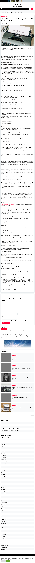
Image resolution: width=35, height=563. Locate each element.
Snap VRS (17, 4)
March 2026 (3, 453)
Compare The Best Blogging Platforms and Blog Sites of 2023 (22, 388)
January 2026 (3, 457)
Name (3, 312)
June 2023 (3, 508)
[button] (30, 9)
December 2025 (3, 459)
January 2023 (3, 517)
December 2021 (3, 538)
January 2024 (3, 495)
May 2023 (2, 510)
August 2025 (3, 466)
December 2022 (3, 519)
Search (2, 414)
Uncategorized (3, 549)
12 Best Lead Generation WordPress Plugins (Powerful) (20, 378)
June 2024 (3, 485)
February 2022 (3, 534)
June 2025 (3, 470)
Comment (4, 300)
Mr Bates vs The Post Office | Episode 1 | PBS (8, 423)
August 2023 (3, 504)
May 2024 (2, 487)
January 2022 (3, 536)
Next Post (3, 327)
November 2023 (4, 498)
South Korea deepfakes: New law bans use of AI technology (16, 331)
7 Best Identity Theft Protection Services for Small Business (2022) (21, 357)
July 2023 (2, 506)
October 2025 (3, 463)
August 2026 (3, 444)
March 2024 (3, 491)
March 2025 (3, 476)
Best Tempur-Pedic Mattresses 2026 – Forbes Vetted (10, 430)
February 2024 (3, 493)
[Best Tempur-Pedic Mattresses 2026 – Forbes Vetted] (19, 1)
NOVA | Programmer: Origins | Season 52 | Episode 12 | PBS (10, 428)
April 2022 (3, 530)
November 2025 (3, 461)
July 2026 (2, 446)
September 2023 (4, 502)
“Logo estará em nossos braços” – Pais (19, 397)
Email (19, 312)
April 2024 (3, 489)
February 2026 (3, 455)
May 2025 (2, 472)
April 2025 (3, 474)
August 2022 (3, 527)
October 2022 (3, 523)
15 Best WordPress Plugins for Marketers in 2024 (21, 407)
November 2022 (4, 521)
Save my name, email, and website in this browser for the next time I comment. (16, 320)
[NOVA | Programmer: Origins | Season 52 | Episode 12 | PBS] (15, 1)
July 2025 (2, 468)
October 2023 (3, 500)
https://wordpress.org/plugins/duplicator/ (8, 204)
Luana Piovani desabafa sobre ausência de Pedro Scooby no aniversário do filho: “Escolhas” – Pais (21, 368)
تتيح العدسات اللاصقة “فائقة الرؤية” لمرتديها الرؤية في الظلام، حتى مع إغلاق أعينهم (13, 426)
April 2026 (3, 451)
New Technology (4, 547)
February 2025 (3, 478)
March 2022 (3, 532)
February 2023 (3, 515)
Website (3, 316)
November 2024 (4, 483)
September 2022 (4, 525)
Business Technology (4, 545)
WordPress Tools (4, 16)
